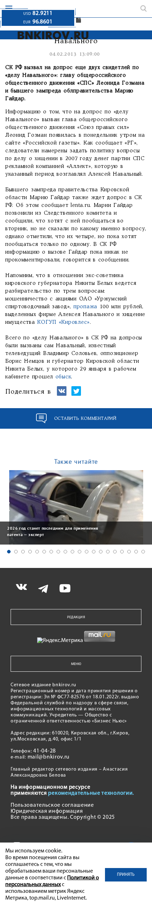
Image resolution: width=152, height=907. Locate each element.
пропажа (87, 306)
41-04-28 (44, 751)
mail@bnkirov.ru (49, 757)
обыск (63, 376)
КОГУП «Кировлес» (63, 322)
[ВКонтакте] (61, 394)
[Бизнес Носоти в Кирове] (53, 35)
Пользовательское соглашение (52, 805)
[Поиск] (143, 8)
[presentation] (7, 507)
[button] (8, 551)
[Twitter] (76, 394)
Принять (126, 875)
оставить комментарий (85, 419)
